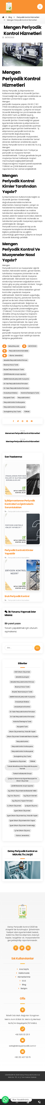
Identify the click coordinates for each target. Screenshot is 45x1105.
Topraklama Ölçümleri (17, 761)
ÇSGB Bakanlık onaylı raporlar (15, 374)
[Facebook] (15, 947)
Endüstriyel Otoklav (11, 393)
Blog (24, 984)
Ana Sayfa (24, 969)
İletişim (24, 988)
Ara (37, 648)
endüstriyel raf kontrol (22, 707)
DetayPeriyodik (13, 346)
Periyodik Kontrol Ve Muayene (14, 402)
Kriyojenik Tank (9, 398)
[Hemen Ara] (39, 1102)
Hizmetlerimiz (24, 977)
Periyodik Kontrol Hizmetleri (18, 351)
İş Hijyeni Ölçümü (31, 806)
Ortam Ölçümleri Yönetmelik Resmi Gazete (22, 736)
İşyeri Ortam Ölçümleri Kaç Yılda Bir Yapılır (22, 816)
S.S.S (24, 980)
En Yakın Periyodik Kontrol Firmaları (16, 388)
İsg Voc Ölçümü (14, 796)
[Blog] (28, 1102)
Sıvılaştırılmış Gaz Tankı (12, 412)
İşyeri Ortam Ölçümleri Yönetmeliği (22, 825)
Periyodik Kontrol (24, 398)
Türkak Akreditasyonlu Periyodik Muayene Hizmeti (22, 767)
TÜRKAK (27, 412)
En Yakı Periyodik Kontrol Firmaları (16, 384)
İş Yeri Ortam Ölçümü (22, 831)
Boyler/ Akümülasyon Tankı (14, 369)
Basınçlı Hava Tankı (11, 365)
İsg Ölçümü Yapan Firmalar (22, 801)
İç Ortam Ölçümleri (14, 806)
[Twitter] (21, 947)
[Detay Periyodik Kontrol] (8, 8)
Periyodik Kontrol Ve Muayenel (14, 407)
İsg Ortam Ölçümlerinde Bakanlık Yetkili (22, 791)
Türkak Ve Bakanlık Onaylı (22, 773)
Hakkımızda (23, 973)
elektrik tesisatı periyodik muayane (16, 379)
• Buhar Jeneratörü (16, 355)
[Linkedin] (28, 947)
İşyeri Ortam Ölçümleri (22, 811)
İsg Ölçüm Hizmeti (30, 796)
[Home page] (3, 17)
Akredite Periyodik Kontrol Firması (15, 360)
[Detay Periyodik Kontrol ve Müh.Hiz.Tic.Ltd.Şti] (22, 870)
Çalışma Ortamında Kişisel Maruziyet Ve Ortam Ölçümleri (22, 780)
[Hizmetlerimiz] (17, 1102)
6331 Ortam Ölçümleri (22, 672)
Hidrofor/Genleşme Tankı (30, 393)
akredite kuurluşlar (22, 677)
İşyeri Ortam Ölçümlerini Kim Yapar (22, 820)
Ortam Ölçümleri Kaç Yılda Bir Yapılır (22, 732)
